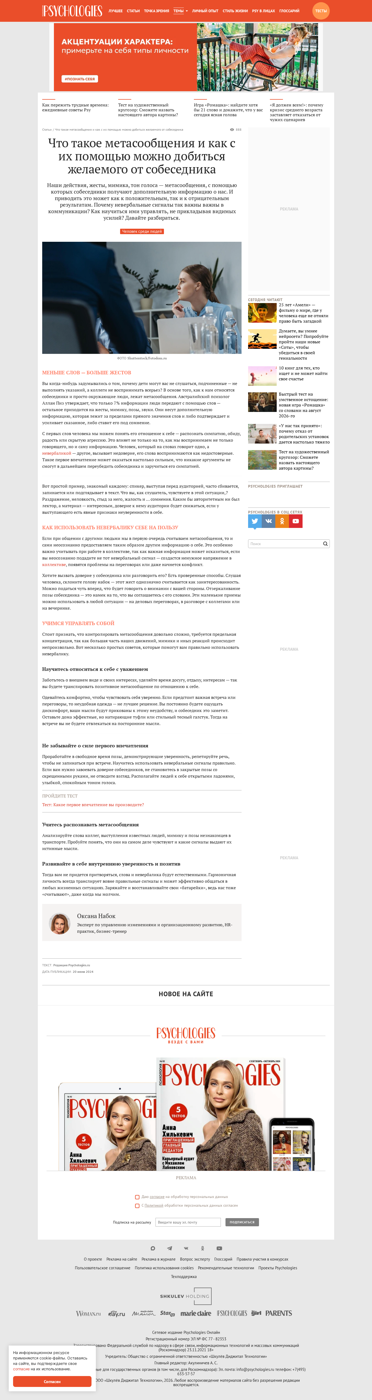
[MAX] (153, 1248)
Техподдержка (184, 1276)
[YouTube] (219, 1248)
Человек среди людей (142, 231)
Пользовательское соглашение (102, 1267)
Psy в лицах (263, 10)
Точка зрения (156, 10)
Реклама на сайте (121, 1259)
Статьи (133, 10)
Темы (178, 10)
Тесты (321, 10)
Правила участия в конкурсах (262, 1259)
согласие (157, 1196)
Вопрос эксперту (195, 1259)
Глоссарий (289, 10)
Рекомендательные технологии (226, 1267)
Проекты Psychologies (277, 1267)
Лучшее (116, 10)
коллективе (54, 564)
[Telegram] (169, 1248)
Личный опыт (205, 10)
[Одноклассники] (202, 1248)
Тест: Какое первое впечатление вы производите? (93, 805)
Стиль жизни (235, 10)
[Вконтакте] (186, 1248)
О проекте (93, 1259)
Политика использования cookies (164, 1267)
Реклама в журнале (159, 1259)
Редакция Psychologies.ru (71, 965)
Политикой (154, 1205)
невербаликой (57, 453)
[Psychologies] (72, 10)
